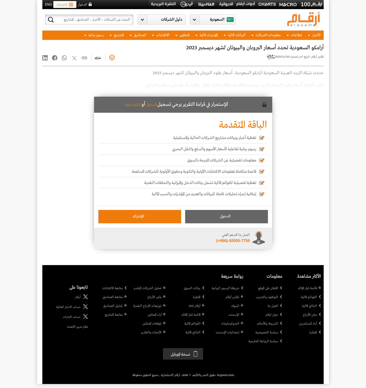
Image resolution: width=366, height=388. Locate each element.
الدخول (82, 5)
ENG (48, 4)
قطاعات (296, 35)
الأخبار (316, 35)
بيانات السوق (192, 288)
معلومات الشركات (268, 35)
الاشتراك (62, 5)
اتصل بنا (273, 306)
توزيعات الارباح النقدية (147, 306)
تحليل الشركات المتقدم (148, 288)
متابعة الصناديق (113, 297)
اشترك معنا (132, 104)
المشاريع (118, 35)
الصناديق (139, 35)
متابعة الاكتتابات (112, 288)
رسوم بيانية (96, 35)
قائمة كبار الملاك (307, 288)
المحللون (184, 35)
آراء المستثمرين (308, 324)
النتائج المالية (309, 306)
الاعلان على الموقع (268, 288)
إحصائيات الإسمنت (227, 332)
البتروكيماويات (230, 324)
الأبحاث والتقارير (151, 332)
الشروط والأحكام (267, 324)
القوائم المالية (309, 297)
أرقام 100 (194, 306)
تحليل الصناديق (113, 306)
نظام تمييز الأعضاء (77, 327)
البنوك (235, 306)
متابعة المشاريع (114, 315)
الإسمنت (234, 315)
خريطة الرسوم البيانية (225, 288)
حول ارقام (272, 315)
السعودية (217, 19)
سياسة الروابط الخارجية (263, 341)
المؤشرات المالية (208, 35)
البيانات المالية (236, 35)
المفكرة (313, 332)
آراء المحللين (155, 315)
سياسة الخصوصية (266, 332)
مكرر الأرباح (310, 315)
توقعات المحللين (152, 324)
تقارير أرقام (232, 297)
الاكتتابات (162, 35)
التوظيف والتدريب (267, 297)
